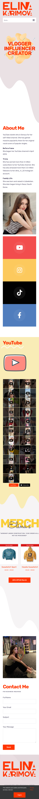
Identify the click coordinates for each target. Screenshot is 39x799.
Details (9, 554)
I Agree (19, 795)
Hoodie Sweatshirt (30, 567)
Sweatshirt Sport (9, 567)
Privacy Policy (32, 789)
